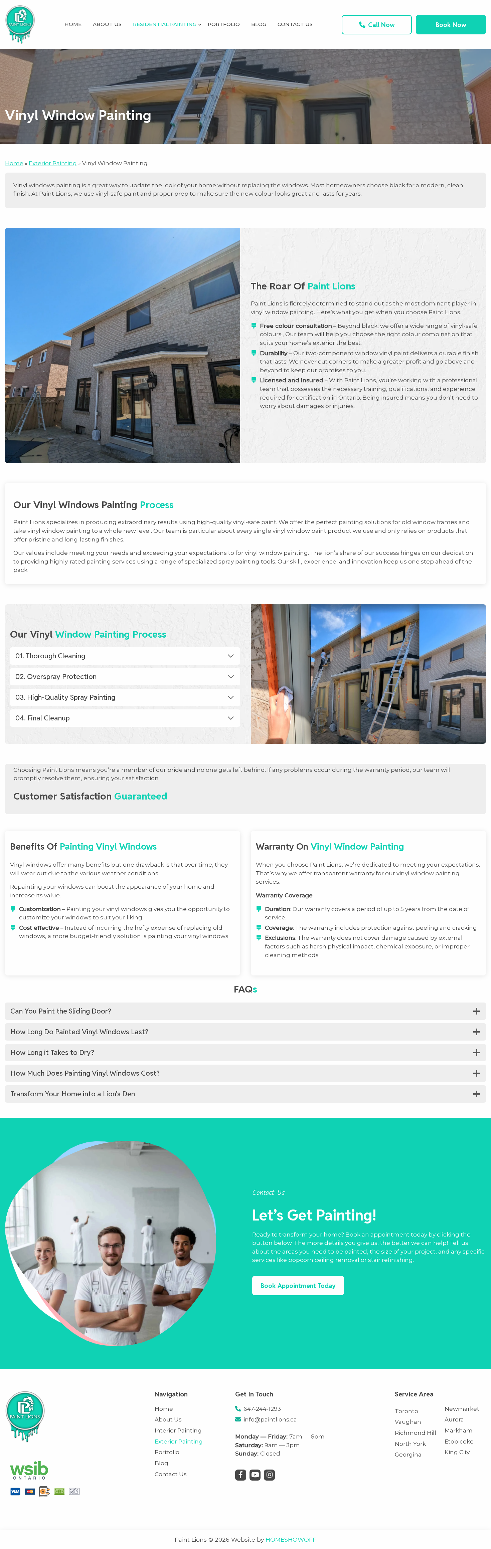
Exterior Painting (53, 163)
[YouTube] (255, 1475)
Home (14, 163)
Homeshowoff (291, 1539)
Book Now (451, 25)
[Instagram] (269, 1475)
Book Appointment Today (298, 1286)
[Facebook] (240, 1475)
